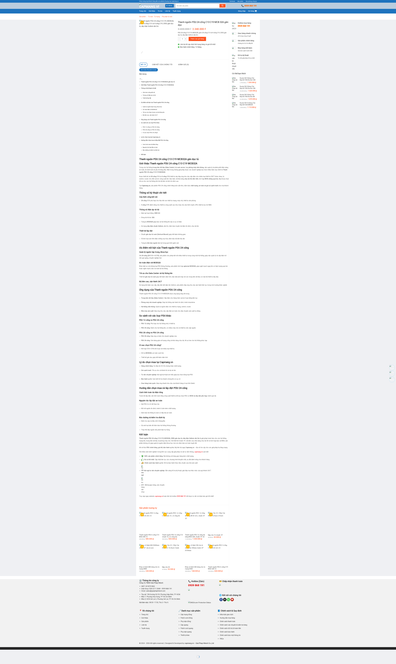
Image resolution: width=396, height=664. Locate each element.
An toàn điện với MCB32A (150, 109)
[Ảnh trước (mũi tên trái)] (2, 660)
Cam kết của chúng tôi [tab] (162, 65)
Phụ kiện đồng (186, 621)
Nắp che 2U (166, 567)
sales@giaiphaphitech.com (155, 591)
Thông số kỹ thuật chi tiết (148, 88)
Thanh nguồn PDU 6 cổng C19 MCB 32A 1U (218, 568)
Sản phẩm (240, 1)
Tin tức (160, 11)
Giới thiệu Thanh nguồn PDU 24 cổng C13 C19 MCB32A (157, 85)
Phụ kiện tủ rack (167, 16)
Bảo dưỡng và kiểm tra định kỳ (151, 150)
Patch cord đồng (186, 618)
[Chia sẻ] (14, 652)
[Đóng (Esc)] (20, 652)
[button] (169, 5)
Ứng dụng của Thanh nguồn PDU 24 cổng (153, 119)
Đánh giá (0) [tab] (183, 65)
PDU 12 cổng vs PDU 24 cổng (151, 127)
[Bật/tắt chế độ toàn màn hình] (8, 652)
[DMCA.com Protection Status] (199, 603)
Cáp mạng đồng (186, 614)
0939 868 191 (250, 6)
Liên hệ (167, 11)
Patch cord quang (187, 628)
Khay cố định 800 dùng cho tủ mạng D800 (149, 568)
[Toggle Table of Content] (140, 79)
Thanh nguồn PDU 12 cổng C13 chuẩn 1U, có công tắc (172, 536)
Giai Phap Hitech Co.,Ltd (205, 643)
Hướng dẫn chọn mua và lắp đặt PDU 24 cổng (154, 140)
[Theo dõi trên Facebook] (221, 599)
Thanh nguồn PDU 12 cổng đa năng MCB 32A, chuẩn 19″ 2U (195, 536)
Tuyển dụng (177, 11)
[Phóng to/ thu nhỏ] (2, 652)
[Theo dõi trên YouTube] (232, 599)
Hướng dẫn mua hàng (227, 618)
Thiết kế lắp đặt (147, 98)
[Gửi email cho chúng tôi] (224, 599)
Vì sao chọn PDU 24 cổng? (150, 132)
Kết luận (143, 154)
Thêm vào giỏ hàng (197, 39)
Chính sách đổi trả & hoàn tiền (230, 628)
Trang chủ (142, 11)
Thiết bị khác (185, 635)
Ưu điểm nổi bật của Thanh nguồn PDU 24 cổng (155, 102)
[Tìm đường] (392, 367)
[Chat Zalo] (392, 373)
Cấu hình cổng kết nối (149, 92)
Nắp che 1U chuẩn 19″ (215, 535)
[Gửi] (222, 6)
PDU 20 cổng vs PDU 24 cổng (151, 130)
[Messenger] (392, 379)
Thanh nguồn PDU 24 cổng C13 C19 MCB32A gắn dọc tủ (158, 82)
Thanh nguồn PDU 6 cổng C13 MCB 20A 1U (149, 536)
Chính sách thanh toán (227, 621)
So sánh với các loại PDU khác (150, 123)
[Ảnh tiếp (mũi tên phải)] (8, 660)
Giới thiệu (152, 11)
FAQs (222, 639)
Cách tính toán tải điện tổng (150, 144)
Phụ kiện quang (186, 632)
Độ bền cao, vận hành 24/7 (150, 115)
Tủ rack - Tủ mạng (154, 16)
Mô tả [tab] (143, 65)
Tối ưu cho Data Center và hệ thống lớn (153, 112)
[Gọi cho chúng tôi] (228, 599)
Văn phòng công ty (251, 1)
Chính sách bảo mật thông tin (230, 635)
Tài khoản (232, 1)
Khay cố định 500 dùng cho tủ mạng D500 (195, 568)
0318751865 (150, 586)
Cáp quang (184, 625)
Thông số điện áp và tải (149, 95)
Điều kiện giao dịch (226, 614)
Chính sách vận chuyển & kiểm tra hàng (233, 625)
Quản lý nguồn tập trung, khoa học (152, 106)
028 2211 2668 (154, 589)
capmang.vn (159, 496)
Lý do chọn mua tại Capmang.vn (150, 137)
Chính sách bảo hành (227, 632)
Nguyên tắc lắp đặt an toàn (150, 147)
